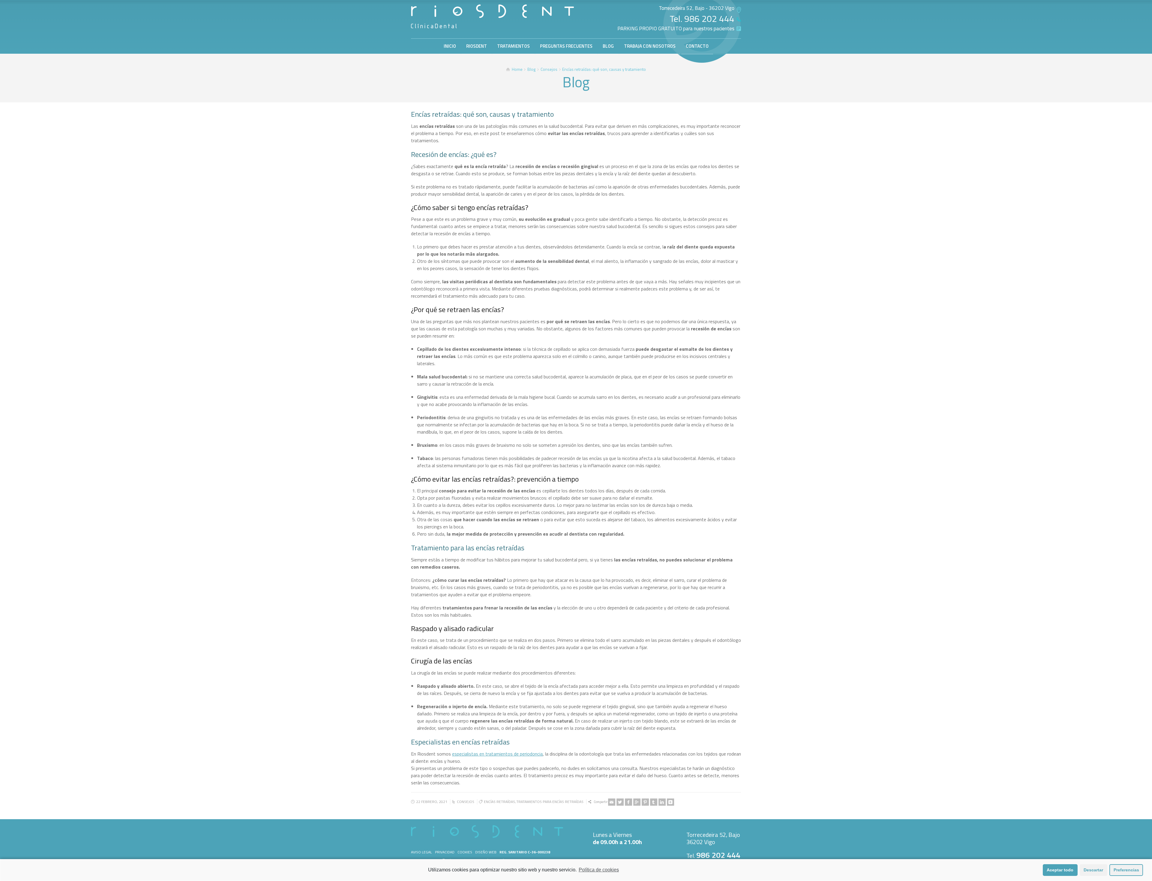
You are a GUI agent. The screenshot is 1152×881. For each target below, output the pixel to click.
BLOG (608, 46)
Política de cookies (599, 869)
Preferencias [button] (1126, 869)
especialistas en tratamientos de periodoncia (497, 753)
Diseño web (485, 852)
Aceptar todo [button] (1060, 869)
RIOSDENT (476, 46)
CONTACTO (697, 46)
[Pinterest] (645, 802)
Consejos (465, 801)
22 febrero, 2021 (431, 801)
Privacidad (444, 852)
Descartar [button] (1093, 869)
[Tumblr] (653, 802)
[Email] (611, 802)
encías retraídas (499, 801)
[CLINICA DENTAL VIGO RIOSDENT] (492, 16)
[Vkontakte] (670, 802)
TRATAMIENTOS (513, 46)
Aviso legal (421, 852)
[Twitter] (620, 802)
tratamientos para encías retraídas (550, 801)
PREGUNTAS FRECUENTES (566, 46)
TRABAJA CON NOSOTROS (650, 46)
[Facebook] (628, 802)
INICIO (450, 46)
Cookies (465, 852)
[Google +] (636, 802)
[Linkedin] (662, 802)
